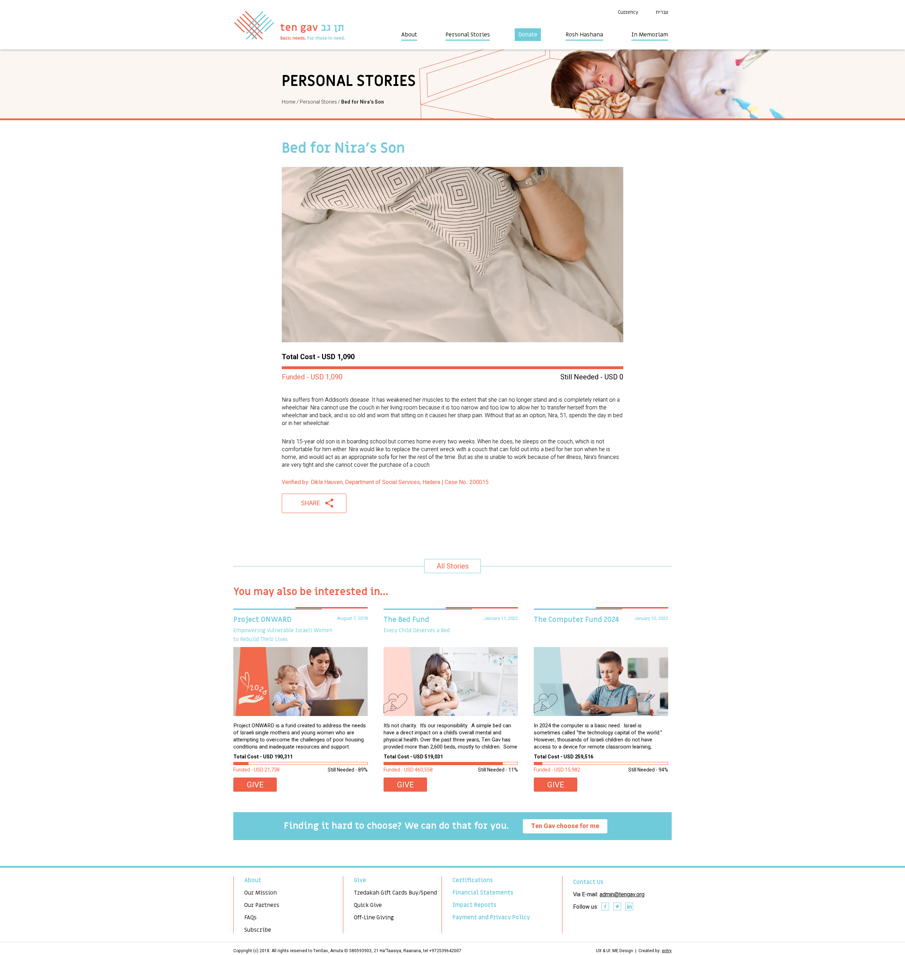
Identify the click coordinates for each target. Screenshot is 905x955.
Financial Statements (482, 893)
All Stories (453, 566)
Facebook (605, 907)
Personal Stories (467, 35)
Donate (527, 35)
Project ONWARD (262, 619)
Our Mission (260, 893)
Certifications (472, 880)
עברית (662, 12)
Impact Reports (474, 905)
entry (667, 951)
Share (310, 503)
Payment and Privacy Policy (491, 917)
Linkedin (630, 907)
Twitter (617, 907)
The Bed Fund (406, 619)
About (409, 35)
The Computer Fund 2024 (576, 619)
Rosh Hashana (584, 35)
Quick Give (368, 905)
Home (289, 102)
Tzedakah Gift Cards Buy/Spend (395, 893)
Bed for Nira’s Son (362, 102)
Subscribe (257, 930)
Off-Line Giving (374, 917)
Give (255, 785)
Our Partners (261, 905)
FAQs (250, 917)
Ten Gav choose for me (565, 826)
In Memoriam (649, 35)
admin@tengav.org (622, 894)
